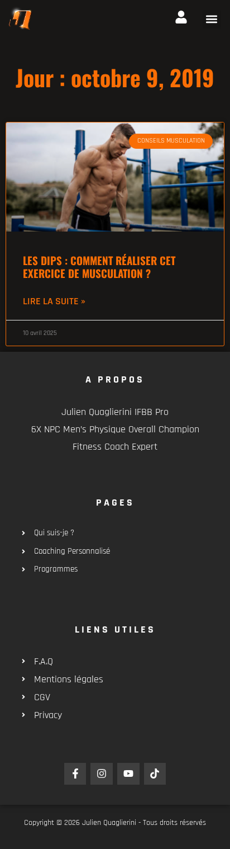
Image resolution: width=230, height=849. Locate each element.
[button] (212, 19)
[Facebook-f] (75, 774)
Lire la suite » (54, 301)
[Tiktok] (155, 774)
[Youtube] (128, 774)
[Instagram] (101, 774)
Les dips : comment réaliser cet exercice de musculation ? (99, 266)
